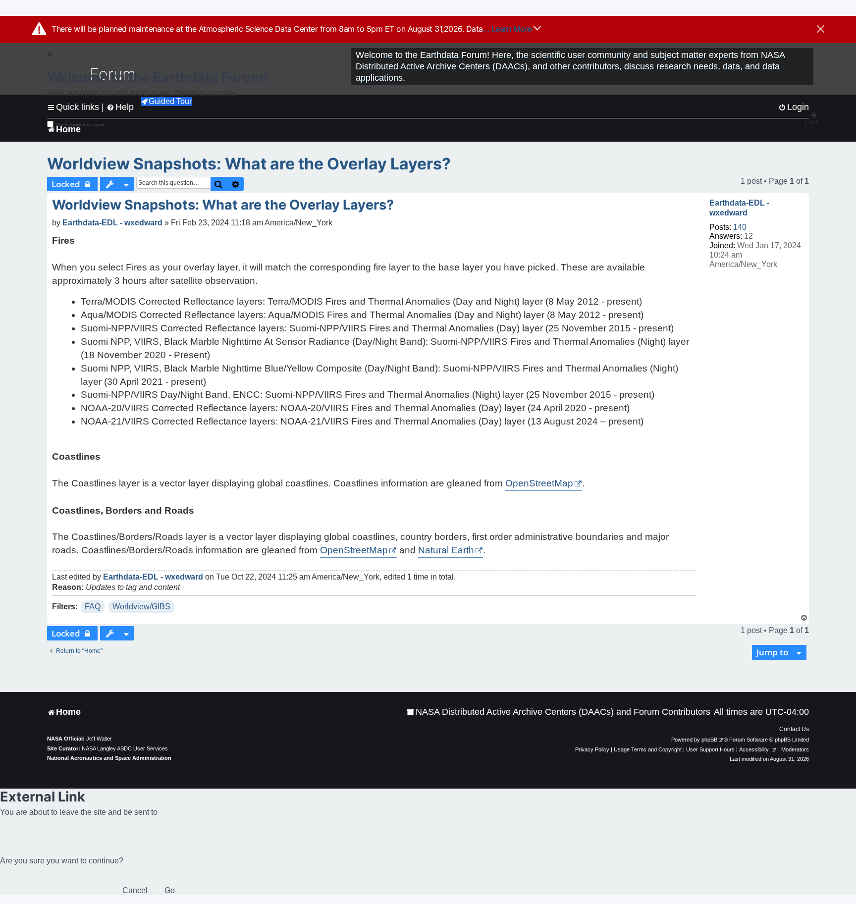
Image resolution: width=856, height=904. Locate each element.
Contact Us (794, 729)
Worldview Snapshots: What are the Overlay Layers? (249, 163)
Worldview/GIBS (141, 606)
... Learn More (508, 29)
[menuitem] (558, 712)
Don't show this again (80, 124)
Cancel (135, 890)
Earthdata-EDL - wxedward (739, 207)
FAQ (93, 606)
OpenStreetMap (539, 483)
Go (169, 890)
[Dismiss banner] (820, 30)
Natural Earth (446, 550)
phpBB (709, 740)
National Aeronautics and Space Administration (109, 758)
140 (740, 227)
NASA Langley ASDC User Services (125, 748)
